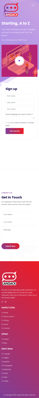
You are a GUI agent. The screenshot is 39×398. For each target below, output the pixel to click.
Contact (6, 328)
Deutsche (7, 369)
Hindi (5, 377)
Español (6, 361)
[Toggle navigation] (33, 5)
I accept (10, 123)
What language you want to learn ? (19, 114)
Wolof (5, 373)
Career (6, 339)
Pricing (6, 320)
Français (6, 354)
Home (5, 312)
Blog (5, 343)
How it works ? (8, 316)
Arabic (5, 381)
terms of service (21, 123)
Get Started (15, 131)
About (5, 324)
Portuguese (7, 365)
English (6, 358)
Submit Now (10, 246)
